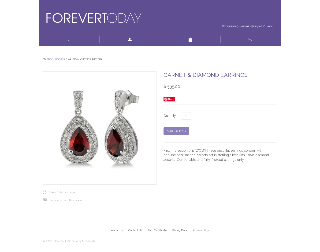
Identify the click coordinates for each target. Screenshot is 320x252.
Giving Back (179, 230)
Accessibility (201, 230)
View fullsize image (59, 192)
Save (171, 99)
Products (59, 58)
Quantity (170, 116)
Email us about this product (63, 200)
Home (47, 58)
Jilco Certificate (157, 230)
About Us (117, 230)
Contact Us (135, 230)
